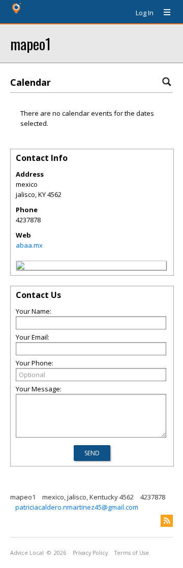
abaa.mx (29, 245)
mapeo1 (30, 43)
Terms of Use (131, 552)
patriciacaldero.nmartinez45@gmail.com (76, 507)
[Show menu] (163, 12)
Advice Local (27, 552)
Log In (145, 12)
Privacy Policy (90, 552)
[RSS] (167, 521)
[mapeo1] (20, 267)
